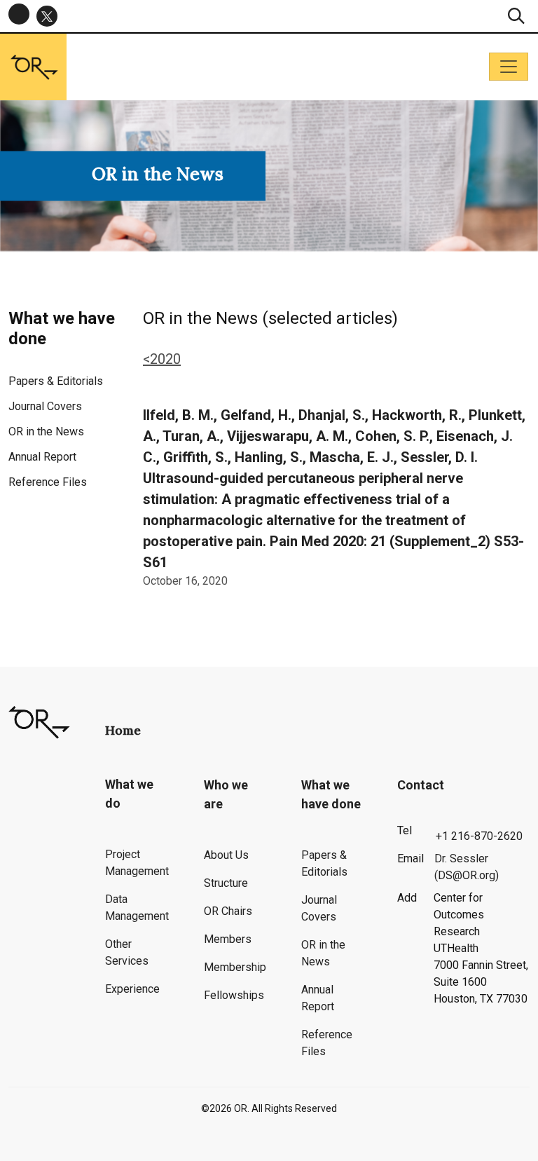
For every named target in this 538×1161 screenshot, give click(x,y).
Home (123, 730)
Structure (226, 883)
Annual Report (42, 456)
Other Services (127, 952)
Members (227, 939)
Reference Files (47, 482)
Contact (420, 785)
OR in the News (46, 431)
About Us (226, 855)
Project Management (137, 863)
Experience (132, 989)
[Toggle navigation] (508, 67)
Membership (235, 967)
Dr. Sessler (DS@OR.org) (466, 867)
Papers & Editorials (55, 381)
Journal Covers (45, 406)
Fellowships (234, 995)
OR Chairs (228, 911)
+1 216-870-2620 (479, 836)
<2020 (162, 359)
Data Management (137, 907)
